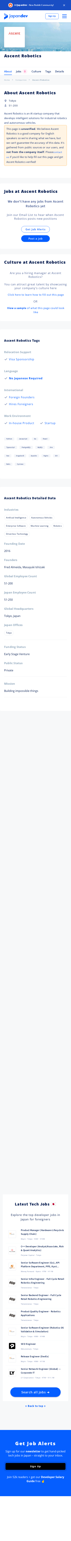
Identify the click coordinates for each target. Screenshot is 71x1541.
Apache (34, 456)
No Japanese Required (26, 378)
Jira (51, 447)
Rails (8, 464)
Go (35, 439)
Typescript (10, 447)
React (45, 439)
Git (56, 456)
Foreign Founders (22, 397)
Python (9, 439)
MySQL (40, 447)
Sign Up (52, 16)
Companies (21, 80)
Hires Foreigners (21, 404)
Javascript (23, 439)
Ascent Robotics (41, 80)
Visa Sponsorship (21, 359)
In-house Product (21, 423)
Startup (50, 423)
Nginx (46, 456)
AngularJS (20, 456)
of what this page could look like (35, 310)
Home (7, 80)
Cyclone (20, 464)
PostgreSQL (26, 447)
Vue (7, 456)
